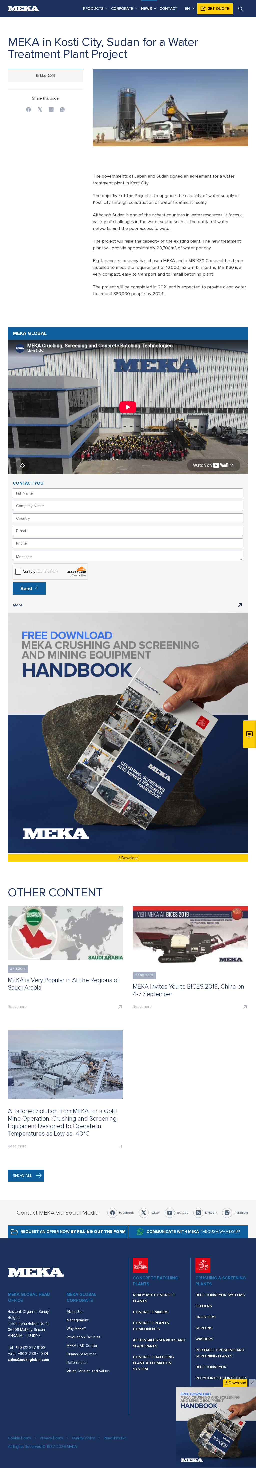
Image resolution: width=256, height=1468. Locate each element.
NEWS (146, 8)
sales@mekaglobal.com (28, 1359)
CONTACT (169, 8)
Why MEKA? (76, 1328)
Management (78, 1320)
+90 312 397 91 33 (31, 1347)
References (76, 1362)
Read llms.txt (115, 1438)
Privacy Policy (51, 1438)
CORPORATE (122, 8)
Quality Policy (83, 1438)
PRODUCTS (93, 8)
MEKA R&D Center (82, 1345)
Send (27, 589)
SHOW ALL (22, 1175)
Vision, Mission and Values (88, 1371)
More (17, 605)
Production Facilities (83, 1337)
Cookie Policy (19, 1438)
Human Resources (82, 1354)
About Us (74, 1311)
